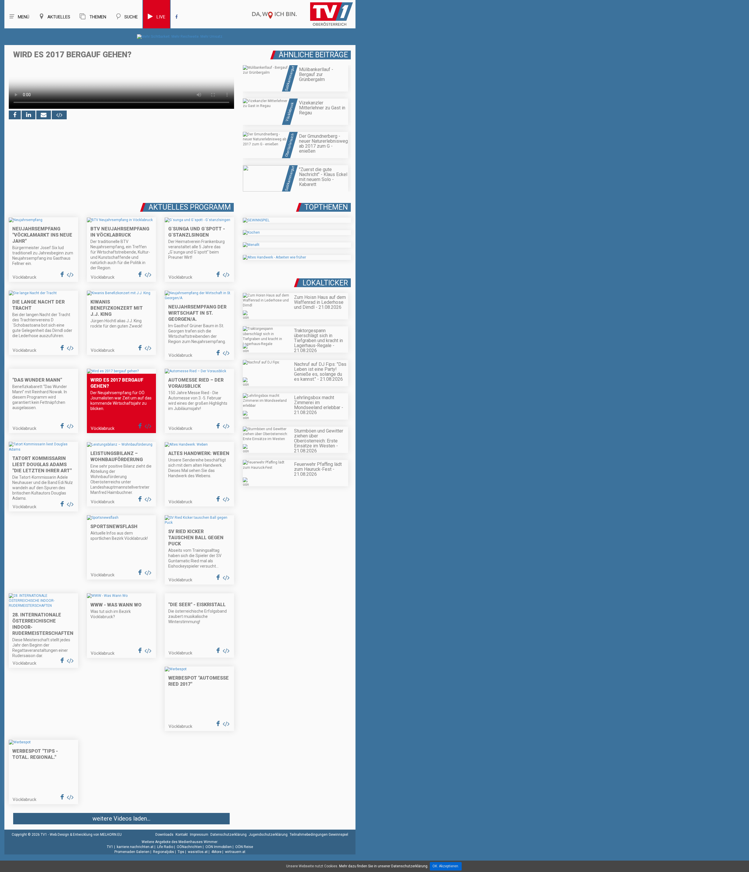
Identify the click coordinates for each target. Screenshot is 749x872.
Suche (131, 17)
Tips (181, 852)
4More (216, 852)
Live (161, 17)
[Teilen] (43, 115)
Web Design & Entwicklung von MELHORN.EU (86, 835)
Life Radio (165, 847)
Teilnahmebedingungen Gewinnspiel (319, 835)
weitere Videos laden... (121, 818)
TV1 (110, 847)
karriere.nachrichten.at (135, 847)
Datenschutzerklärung (228, 835)
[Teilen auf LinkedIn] (28, 115)
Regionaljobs (163, 852)
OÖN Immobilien (218, 847)
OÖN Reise (244, 847)
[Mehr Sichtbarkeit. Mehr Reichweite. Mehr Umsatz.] (180, 37)
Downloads (164, 835)
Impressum (199, 835)
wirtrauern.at (235, 852)
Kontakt (182, 835)
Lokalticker (325, 283)
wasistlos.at (198, 852)
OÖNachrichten (189, 847)
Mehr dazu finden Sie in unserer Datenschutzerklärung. (383, 866)
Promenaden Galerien (132, 852)
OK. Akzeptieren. (445, 866)
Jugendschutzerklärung (268, 835)
